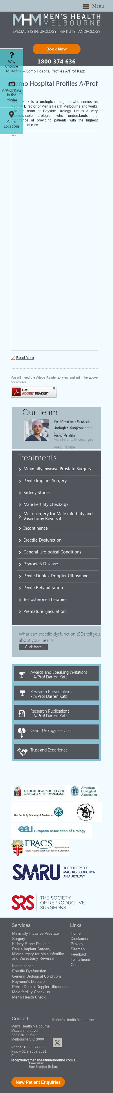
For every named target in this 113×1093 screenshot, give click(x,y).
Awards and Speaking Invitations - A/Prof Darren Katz (59, 674)
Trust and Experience (49, 749)
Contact (77, 965)
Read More (25, 358)
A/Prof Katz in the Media (11, 95)
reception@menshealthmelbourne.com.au (44, 1060)
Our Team (40, 411)
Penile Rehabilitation (43, 587)
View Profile (64, 435)
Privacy (77, 944)
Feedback (79, 954)
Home (76, 933)
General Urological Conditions (52, 552)
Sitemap (78, 949)
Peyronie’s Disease (40, 564)
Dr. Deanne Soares (72, 421)
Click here (33, 646)
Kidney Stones (36, 492)
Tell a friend (80, 959)
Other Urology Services (51, 730)
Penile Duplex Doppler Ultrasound (56, 575)
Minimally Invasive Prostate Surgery (57, 468)
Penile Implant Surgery (45, 480)
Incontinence (35, 528)
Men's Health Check (29, 997)
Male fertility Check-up (31, 992)
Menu (98, 6)
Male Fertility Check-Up (45, 504)
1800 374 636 (56, 61)
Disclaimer (79, 938)
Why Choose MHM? (11, 66)
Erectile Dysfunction (42, 540)
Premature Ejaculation (44, 611)
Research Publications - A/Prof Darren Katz (49, 713)
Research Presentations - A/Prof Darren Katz (51, 693)
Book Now (56, 49)
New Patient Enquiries (38, 1082)
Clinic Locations (12, 123)
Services (21, 925)
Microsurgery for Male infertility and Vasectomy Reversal (58, 516)
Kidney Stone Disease (31, 944)
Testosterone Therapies (45, 599)
